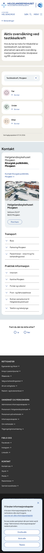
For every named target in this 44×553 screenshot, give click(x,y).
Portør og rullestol (17, 286)
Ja (18, 332)
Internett (13, 272)
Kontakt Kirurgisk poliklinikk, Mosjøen (17, 175)
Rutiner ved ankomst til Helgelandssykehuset (19, 300)
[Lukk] (38, 502)
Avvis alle (22, 538)
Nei (28, 332)
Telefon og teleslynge (19, 308)
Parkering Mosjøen (18, 247)
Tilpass (22, 544)
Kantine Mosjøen (17, 279)
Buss (12, 240)
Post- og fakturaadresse (20, 292)
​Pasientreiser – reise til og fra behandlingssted (22, 255)
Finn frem (15, 222)
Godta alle (22, 532)
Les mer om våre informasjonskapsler (18, 515)
